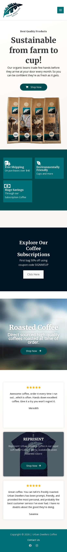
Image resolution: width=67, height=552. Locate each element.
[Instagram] (37, 545)
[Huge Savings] (7, 186)
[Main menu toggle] (60, 10)
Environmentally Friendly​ (48, 169)
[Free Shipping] (7, 163)
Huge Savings (14, 189)
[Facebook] (30, 545)
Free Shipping (14, 167)
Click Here (33, 274)
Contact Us (33, 539)
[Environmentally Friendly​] (38, 163)
